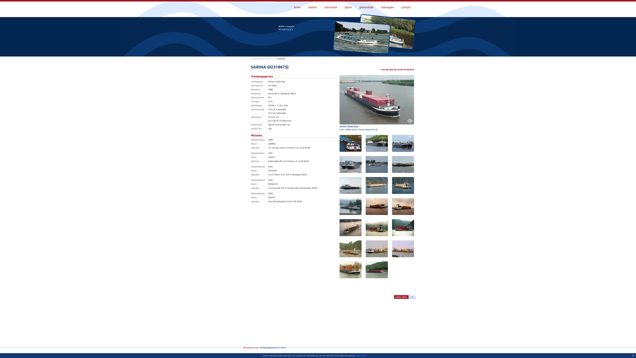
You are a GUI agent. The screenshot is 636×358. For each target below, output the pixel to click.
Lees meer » (361, 355)
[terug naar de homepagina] (249, 39)
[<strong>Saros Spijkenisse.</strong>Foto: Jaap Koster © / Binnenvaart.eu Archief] (377, 248)
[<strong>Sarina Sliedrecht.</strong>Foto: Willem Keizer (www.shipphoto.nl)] (377, 99)
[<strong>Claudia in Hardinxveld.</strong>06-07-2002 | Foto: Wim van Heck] (377, 206)
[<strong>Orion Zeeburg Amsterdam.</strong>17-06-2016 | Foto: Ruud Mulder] (351, 164)
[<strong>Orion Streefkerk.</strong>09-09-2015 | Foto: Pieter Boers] (377, 164)
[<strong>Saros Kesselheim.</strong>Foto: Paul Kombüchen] (351, 269)
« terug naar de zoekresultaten (397, 69)
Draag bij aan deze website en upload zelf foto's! (387, 50)
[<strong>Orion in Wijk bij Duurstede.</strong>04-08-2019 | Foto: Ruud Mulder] (377, 143)
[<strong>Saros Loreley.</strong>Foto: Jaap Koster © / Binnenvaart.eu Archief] (377, 227)
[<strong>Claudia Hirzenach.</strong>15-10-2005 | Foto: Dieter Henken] (377, 185)
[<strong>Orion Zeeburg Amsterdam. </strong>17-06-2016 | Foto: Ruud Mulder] (403, 143)
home (253, 59)
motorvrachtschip (266, 59)
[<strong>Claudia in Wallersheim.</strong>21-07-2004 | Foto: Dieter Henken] (351, 206)
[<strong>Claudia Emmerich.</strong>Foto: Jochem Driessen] (351, 227)
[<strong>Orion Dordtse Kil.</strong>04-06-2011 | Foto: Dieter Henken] (403, 164)
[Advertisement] (233, 111)
